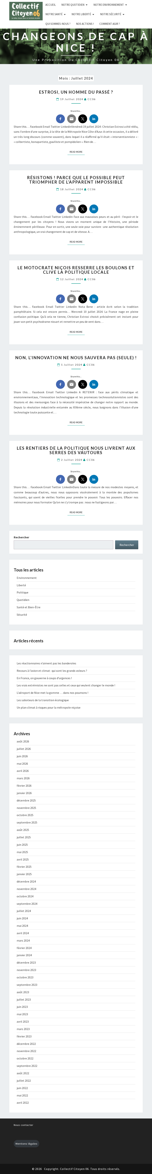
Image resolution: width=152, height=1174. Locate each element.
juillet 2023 (24, 999)
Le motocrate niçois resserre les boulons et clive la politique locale (76, 270)
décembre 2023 (26, 962)
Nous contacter (23, 1125)
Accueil (50, 4)
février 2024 (24, 948)
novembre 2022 (26, 1051)
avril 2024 (23, 933)
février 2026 (24, 785)
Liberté (21, 585)
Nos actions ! (85, 24)
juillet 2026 (24, 749)
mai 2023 (22, 1014)
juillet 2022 (24, 1080)
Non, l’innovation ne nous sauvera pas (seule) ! (76, 357)
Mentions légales (26, 1143)
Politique (22, 592)
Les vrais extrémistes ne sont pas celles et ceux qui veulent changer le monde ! (66, 685)
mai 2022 (22, 1095)
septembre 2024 (27, 903)
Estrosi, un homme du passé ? (76, 92)
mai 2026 (22, 763)
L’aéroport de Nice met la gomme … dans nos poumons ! (52, 693)
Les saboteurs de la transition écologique (43, 700)
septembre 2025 (27, 822)
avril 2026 (23, 771)
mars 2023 (23, 1029)
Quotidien (23, 600)
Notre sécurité (110, 14)
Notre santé (53, 14)
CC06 (91, 99)
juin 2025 (22, 844)
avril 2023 (23, 1021)
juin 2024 (22, 918)
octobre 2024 (25, 896)
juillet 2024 (24, 911)
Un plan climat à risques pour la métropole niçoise (48, 707)
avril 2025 (23, 859)
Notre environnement (108, 4)
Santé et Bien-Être (28, 607)
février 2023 (24, 1036)
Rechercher (21, 537)
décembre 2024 (26, 881)
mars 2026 (23, 778)
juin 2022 (22, 1088)
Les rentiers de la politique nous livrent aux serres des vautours (76, 450)
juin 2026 (22, 756)
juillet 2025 (24, 837)
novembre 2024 (26, 889)
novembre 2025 (26, 808)
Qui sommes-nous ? (57, 24)
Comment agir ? (109, 24)
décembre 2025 (26, 800)
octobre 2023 (25, 977)
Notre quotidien (72, 4)
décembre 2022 (26, 1044)
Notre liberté (81, 14)
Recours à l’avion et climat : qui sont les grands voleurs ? (52, 670)
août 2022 (23, 1073)
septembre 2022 (27, 1066)
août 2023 (23, 992)
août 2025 (23, 830)
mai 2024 (22, 926)
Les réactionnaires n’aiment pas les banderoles (46, 663)
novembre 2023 (26, 970)
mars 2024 (23, 940)
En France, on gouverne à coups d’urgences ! (44, 678)
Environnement (27, 578)
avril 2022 (23, 1102)
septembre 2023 (27, 985)
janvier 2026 (24, 793)
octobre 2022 (25, 1058)
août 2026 (23, 741)
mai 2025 (22, 852)
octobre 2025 (25, 815)
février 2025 (24, 866)
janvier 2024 (24, 955)
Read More (77, 151)
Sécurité (22, 614)
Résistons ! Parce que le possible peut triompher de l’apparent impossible (76, 180)
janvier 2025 (24, 874)
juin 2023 (22, 1007)
